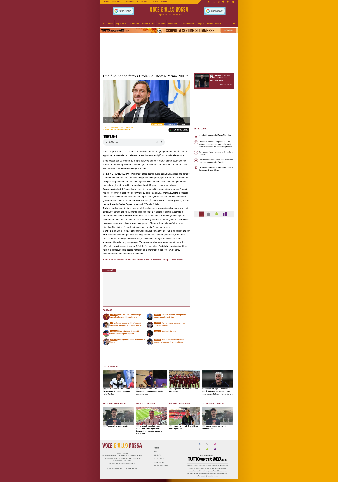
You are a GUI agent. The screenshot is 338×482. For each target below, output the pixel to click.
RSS (155, 451)
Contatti (157, 455)
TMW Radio (116, 2)
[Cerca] (234, 24)
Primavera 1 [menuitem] (173, 23)
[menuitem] (104, 24)
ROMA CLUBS (129, 2)
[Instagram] (218, 2)
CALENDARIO (142, 2)
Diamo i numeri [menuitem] (214, 23)
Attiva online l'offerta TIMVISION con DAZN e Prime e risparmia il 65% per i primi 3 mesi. (144, 260)
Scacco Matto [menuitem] (148, 23)
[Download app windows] (232, 2)
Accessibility (159, 459)
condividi (170, 124)
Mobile (156, 448)
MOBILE (164, 2)
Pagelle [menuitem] (201, 23)
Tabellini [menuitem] (161, 23)
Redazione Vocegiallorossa (117, 129)
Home (106, 2)
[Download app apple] (223, 2)
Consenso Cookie (161, 466)
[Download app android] (228, 2)
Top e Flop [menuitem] (121, 23)
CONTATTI (154, 2)
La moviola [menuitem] (134, 23)
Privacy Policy (159, 462)
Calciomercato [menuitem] (188, 23)
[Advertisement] (214, 321)
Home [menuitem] (110, 23)
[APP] (202, 214)
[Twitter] (214, 2)
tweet (183, 124)
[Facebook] (209, 2)
